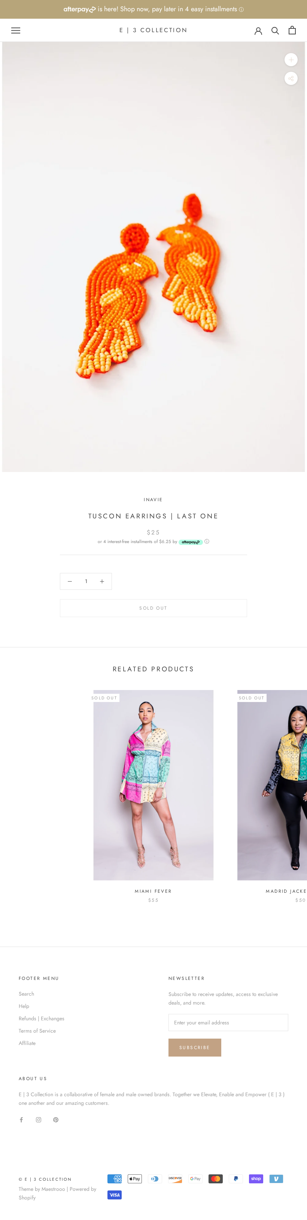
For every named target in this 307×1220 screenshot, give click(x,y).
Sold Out (153, 608)
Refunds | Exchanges (41, 1018)
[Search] (275, 30)
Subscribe (194, 1047)
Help (24, 1006)
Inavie (153, 499)
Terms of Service (37, 1030)
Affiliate (27, 1043)
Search (26, 993)
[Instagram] (38, 1119)
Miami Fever (153, 891)
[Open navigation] (15, 30)
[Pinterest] (55, 1119)
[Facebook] (21, 1119)
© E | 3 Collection (45, 1179)
